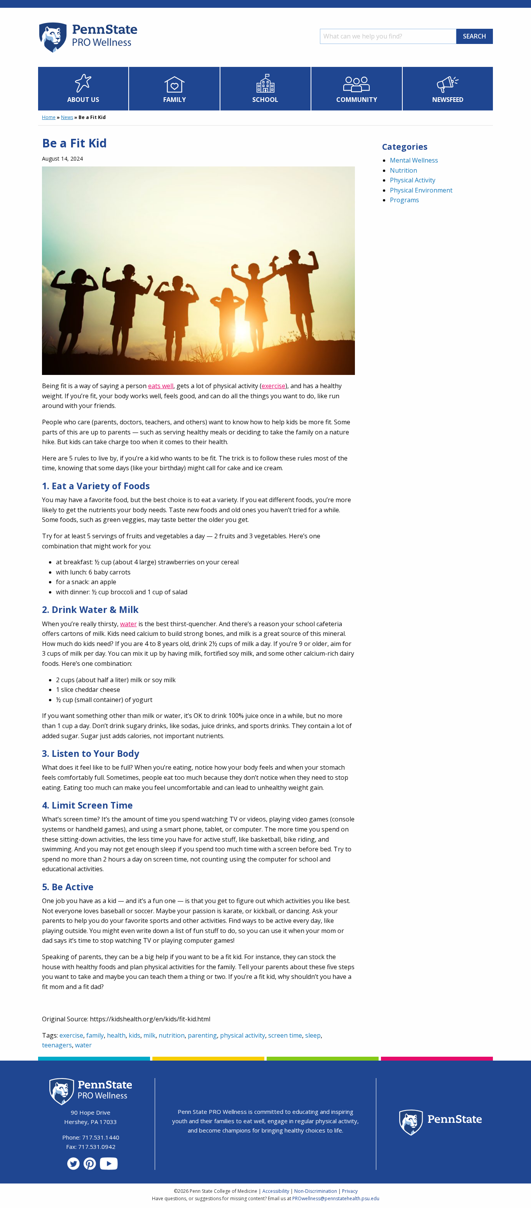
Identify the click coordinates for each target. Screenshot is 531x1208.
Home (49, 117)
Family (174, 99)
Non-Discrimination (315, 1191)
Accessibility (275, 1191)
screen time (285, 1035)
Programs (404, 200)
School (265, 99)
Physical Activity (412, 180)
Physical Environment (421, 190)
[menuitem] (83, 88)
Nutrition (403, 170)
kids (134, 1035)
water (128, 624)
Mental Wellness (414, 160)
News (67, 117)
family (95, 1035)
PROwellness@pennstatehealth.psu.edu (335, 1198)
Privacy (350, 1191)
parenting (202, 1035)
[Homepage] (87, 52)
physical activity (242, 1035)
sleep (313, 1035)
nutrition (172, 1035)
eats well (160, 386)
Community (356, 99)
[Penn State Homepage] (440, 1124)
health (116, 1035)
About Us (83, 99)
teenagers (57, 1045)
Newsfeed (447, 99)
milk (149, 1035)
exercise (273, 386)
